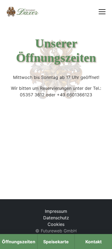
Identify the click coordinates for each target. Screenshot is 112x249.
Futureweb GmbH (59, 230)
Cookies (56, 224)
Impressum (56, 211)
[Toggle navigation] (102, 11)
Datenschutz (56, 217)
